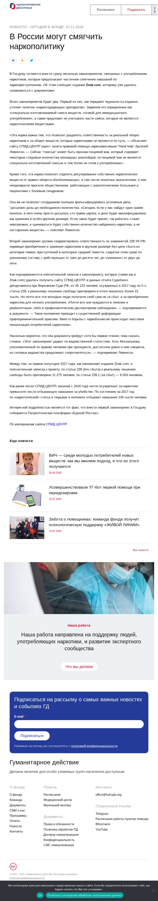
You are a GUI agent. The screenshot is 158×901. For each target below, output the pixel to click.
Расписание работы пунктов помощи (122, 819)
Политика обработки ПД (61, 829)
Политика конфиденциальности (27, 878)
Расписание (105, 9)
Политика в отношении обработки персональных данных (85, 895)
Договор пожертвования (61, 834)
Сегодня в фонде (47, 27)
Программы (18, 815)
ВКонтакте (103, 824)
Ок (40, 895)
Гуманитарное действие (44, 762)
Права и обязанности (59, 824)
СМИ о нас (17, 810)
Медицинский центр (58, 800)
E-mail (18, 716)
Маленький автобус (57, 805)
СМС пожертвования (59, 845)
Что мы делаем (79, 666)
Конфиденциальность (59, 840)
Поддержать (136, 9)
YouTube (102, 829)
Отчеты (15, 820)
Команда (16, 800)
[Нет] (153, 891)
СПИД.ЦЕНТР (56, 424)
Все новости (140, 550)
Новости (18, 27)
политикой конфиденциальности (94, 746)
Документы (18, 805)
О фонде (16, 794)
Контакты (16, 831)
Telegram (102, 813)
